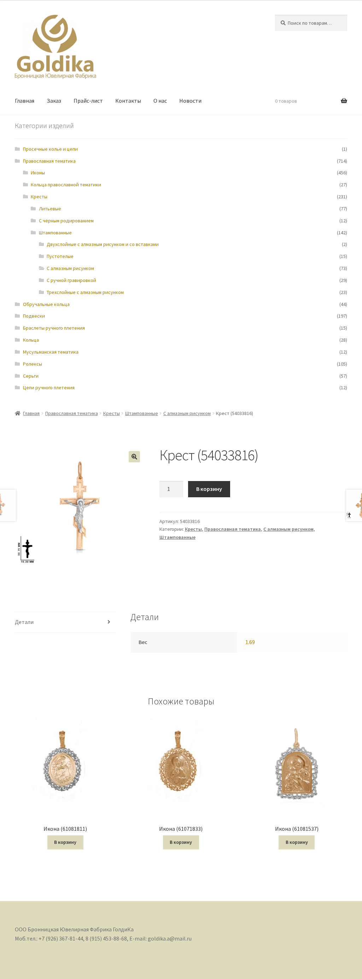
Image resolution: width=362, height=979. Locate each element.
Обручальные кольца (46, 304)
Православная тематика (49, 161)
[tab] (65, 622)
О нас (160, 100)
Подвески (34, 316)
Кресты (39, 196)
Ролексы (32, 364)
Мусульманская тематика (50, 352)
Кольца (31, 340)
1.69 (250, 641)
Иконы (38, 172)
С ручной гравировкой (71, 280)
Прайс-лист (88, 100)
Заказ (54, 100)
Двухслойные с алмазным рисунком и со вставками (103, 244)
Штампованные (55, 232)
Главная (24, 100)
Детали (24, 621)
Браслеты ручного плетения (54, 328)
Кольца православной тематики (66, 184)
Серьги (31, 376)
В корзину (209, 488)
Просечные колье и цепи (50, 149)
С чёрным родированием (66, 220)
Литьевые (50, 208)
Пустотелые (60, 256)
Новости (190, 100)
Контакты (128, 100)
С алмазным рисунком (70, 268)
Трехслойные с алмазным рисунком (85, 292)
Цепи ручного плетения (49, 387)
